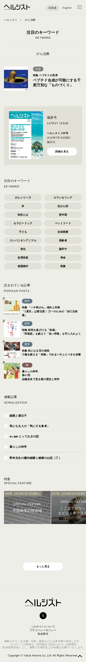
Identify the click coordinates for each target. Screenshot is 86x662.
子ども (23, 231)
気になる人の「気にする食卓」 (30, 426)
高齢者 (63, 240)
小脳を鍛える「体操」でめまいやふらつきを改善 (51, 352)
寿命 (63, 257)
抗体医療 (63, 231)
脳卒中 (63, 248)
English (66, 7)
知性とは (23, 214)
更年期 (63, 214)
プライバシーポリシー (43, 630)
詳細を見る (62, 151)
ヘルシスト (10, 19)
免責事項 (43, 633)
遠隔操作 (23, 266)
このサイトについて (43, 626)
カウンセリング (63, 197)
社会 (38, 68)
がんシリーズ (23, 197)
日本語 (52, 7)
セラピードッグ (23, 223)
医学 (27, 300)
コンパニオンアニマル (23, 240)
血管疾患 (23, 257)
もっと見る (43, 566)
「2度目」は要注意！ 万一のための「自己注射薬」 (50, 311)
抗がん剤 (63, 206)
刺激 (63, 266)
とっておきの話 (24, 436)
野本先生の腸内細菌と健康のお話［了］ (35, 457)
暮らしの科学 (18, 446)
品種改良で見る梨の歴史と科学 (40, 375)
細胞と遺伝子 (18, 415)
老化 (23, 248)
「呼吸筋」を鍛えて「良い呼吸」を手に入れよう (51, 331)
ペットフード (63, 223)
